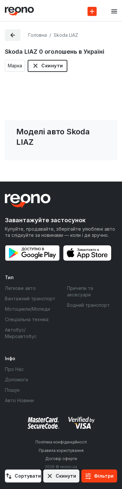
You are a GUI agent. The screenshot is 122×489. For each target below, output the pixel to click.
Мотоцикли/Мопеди (27, 309)
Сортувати (28, 476)
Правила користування (61, 450)
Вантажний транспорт (30, 298)
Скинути (52, 65)
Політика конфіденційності (61, 442)
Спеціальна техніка (26, 319)
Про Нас (14, 369)
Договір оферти (61, 458)
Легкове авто (20, 288)
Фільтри (104, 476)
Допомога (16, 379)
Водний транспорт (88, 305)
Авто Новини (19, 400)
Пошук (12, 390)
